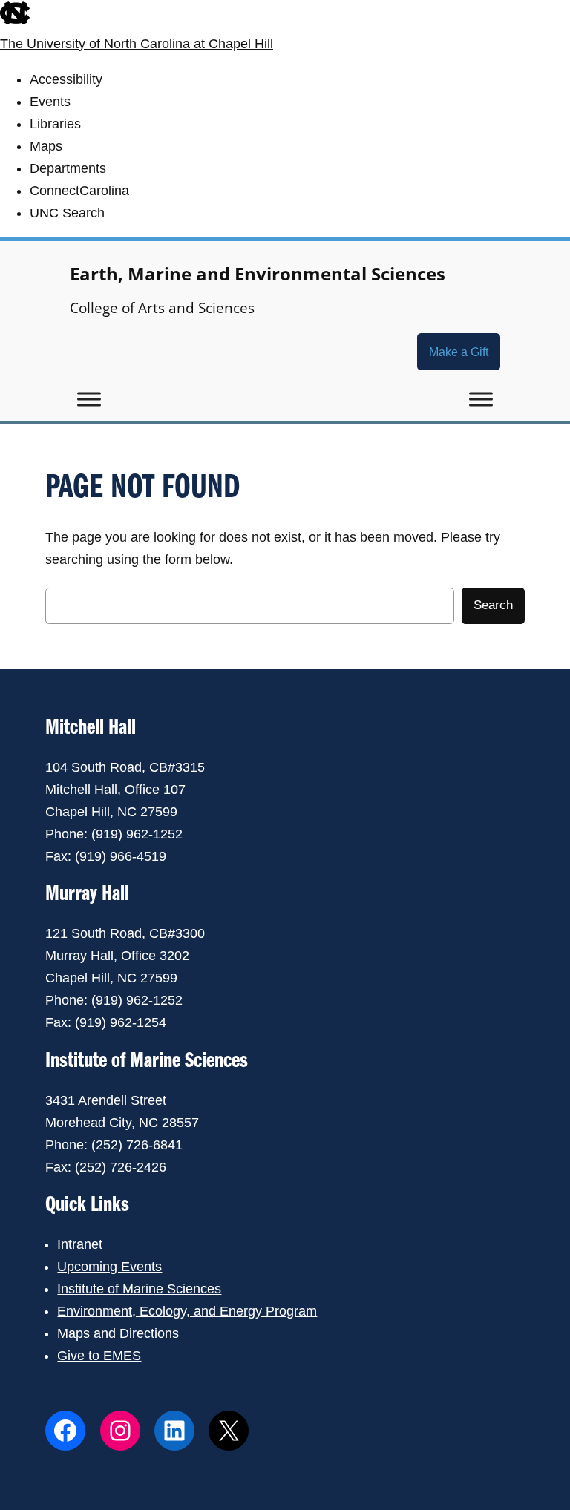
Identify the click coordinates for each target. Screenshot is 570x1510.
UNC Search (67, 213)
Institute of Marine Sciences (139, 1288)
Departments (68, 168)
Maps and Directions (118, 1333)
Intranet (79, 1244)
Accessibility (66, 79)
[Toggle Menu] (89, 399)
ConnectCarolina (79, 190)
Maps (46, 146)
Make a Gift (458, 351)
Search (493, 605)
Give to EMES (99, 1355)
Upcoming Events (109, 1266)
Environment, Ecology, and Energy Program (187, 1311)
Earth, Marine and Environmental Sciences (257, 273)
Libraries (55, 123)
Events (50, 101)
